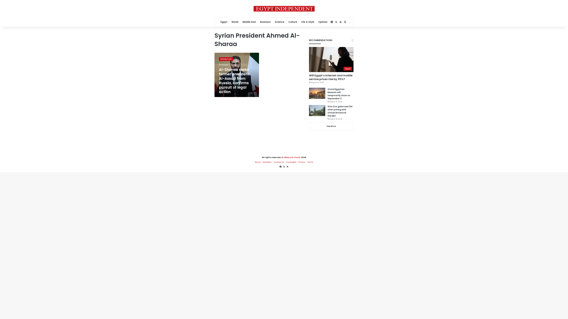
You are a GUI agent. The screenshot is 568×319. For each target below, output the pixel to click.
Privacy (301, 162)
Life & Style (307, 21)
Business (265, 21)
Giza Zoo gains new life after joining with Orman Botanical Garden (339, 111)
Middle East (249, 21)
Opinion (322, 21)
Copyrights (291, 162)
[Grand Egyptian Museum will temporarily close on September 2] (317, 93)
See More (331, 126)
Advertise (267, 162)
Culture (292, 21)
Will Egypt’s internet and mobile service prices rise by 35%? (330, 77)
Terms (310, 162)
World (234, 21)
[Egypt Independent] (284, 9)
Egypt (224, 21)
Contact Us (278, 162)
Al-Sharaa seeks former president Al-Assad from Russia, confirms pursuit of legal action (234, 80)
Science (279, 21)
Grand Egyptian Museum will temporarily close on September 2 (338, 94)
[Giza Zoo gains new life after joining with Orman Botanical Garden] (317, 110)
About (257, 162)
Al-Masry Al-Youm (290, 157)
